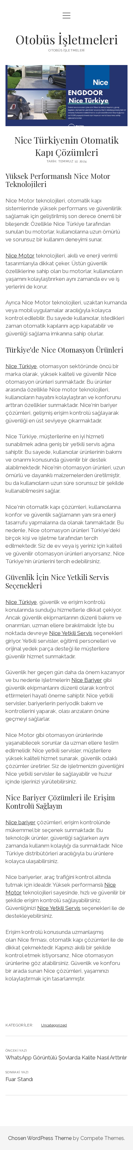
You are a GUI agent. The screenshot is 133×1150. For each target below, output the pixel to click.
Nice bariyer (20, 822)
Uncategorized (54, 1025)
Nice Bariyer (86, 680)
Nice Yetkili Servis (70, 633)
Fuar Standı (19, 1079)
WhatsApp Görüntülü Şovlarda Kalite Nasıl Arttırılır (66, 1057)
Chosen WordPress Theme (40, 1138)
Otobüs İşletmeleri (66, 39)
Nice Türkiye (21, 366)
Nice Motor (20, 255)
